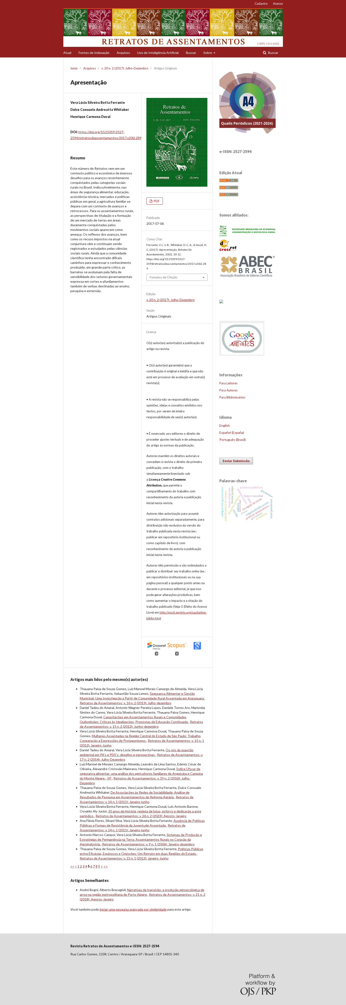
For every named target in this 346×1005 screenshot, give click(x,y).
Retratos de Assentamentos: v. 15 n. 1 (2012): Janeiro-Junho (124, 858)
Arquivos (123, 53)
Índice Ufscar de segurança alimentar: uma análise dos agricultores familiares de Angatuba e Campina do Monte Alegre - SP (141, 773)
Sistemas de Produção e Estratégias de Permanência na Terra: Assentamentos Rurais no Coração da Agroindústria (141, 839)
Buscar (191, 53)
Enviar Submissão (236, 461)
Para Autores (228, 390)
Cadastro (261, 3)
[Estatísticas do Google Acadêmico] (242, 356)
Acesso (278, 3)
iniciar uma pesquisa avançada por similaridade (133, 909)
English (224, 425)
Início (74, 68)
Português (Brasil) (232, 440)
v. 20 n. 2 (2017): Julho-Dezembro (124, 68)
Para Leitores (228, 383)
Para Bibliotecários (232, 397)
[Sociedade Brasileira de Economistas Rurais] (247, 235)
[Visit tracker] (221, 302)
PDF (156, 201)
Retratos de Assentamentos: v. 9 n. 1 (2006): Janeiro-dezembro (148, 844)
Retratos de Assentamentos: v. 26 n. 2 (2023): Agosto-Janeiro (141, 816)
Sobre (208, 53)
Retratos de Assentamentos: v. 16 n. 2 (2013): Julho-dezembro (125, 703)
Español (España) (231, 432)
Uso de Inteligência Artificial (158, 53)
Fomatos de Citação (163, 277)
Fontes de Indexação (94, 53)
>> (106, 866)
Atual (67, 53)
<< (72, 866)
